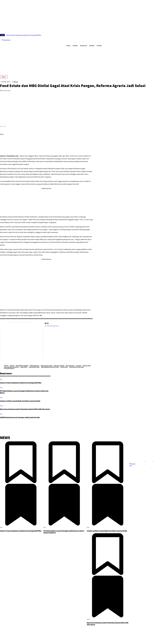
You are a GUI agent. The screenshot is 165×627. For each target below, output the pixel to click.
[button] (21, 41)
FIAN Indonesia (34, 365)
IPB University (70, 365)
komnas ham (87, 365)
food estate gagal (46, 365)
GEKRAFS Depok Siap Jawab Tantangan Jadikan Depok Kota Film (20, 417)
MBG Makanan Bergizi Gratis (50, 367)
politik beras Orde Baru (76, 367)
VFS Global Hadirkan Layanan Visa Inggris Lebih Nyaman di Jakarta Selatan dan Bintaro (24, 392)
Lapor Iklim (23, 367)
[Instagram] (15, 38)
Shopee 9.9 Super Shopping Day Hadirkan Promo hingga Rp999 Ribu (23, 35)
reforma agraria (9, 368)
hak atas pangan (59, 365)
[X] (18, 38)
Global (1, 405)
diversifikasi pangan (22, 365)
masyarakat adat (34, 367)
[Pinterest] (3, 146)
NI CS (16, 82)
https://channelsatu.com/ (52, 325)
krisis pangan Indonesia (11, 367)
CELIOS (12, 365)
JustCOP (78, 365)
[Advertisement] (82, 61)
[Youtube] (20, 38)
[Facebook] (13, 38)
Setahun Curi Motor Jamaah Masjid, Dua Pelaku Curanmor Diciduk (20, 401)
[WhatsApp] (3, 150)
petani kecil (64, 367)
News (4, 77)
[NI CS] (21, 343)
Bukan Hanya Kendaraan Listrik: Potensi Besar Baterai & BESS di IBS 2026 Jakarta (25, 409)
